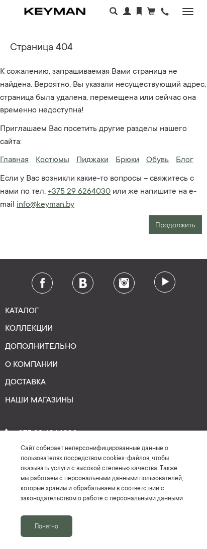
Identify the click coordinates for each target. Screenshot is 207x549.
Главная (14, 158)
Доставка (25, 380)
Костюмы (52, 158)
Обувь (157, 158)
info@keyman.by (45, 203)
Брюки (127, 158)
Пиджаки (92, 158)
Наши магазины (39, 398)
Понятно (46, 525)
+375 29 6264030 (79, 190)
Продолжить (175, 224)
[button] (165, 12)
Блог (184, 158)
